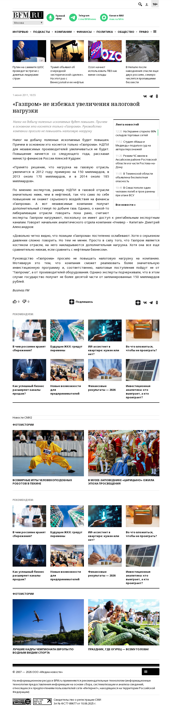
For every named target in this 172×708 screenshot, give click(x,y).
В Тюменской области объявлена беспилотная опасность (134, 177)
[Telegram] (151, 96)
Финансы (84, 32)
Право (144, 32)
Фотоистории (23, 424)
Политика (104, 32)
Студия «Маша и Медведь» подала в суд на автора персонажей (133, 145)
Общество (126, 32)
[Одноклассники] (156, 96)
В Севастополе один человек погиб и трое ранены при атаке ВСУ (135, 191)
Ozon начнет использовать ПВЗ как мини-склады (102, 70)
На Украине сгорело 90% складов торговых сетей (136, 133)
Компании (63, 32)
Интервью (20, 32)
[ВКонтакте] (145, 96)
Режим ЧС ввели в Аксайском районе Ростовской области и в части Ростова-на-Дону (136, 161)
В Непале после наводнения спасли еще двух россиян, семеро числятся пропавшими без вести (142, 74)
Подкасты (41, 32)
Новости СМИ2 (22, 417)
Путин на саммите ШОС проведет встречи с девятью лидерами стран (28, 72)
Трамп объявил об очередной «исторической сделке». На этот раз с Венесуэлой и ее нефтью (67, 74)
